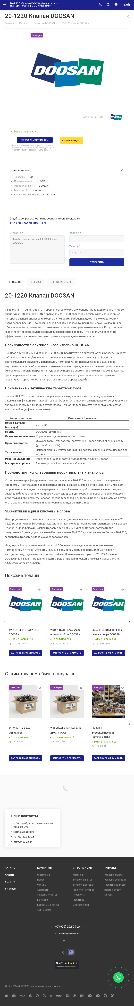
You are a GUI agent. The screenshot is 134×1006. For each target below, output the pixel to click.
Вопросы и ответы (48, 904)
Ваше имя (75, 233)
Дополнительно (61, 282)
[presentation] (4, 622)
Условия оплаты (82, 879)
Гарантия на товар (83, 889)
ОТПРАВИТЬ (97, 262)
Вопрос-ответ (112, 889)
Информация (82, 867)
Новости (42, 879)
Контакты (43, 889)
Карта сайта (44, 909)
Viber (63, 952)
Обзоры (108, 894)
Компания (44, 867)
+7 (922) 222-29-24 (23, 836)
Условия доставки (83, 884)
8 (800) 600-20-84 (22, 841)
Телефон (74, 246)
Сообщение (16, 233)
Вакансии (42, 899)
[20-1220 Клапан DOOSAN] (67, 69)
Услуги (10, 881)
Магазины (78, 874)
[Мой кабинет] (116, 5)
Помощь (110, 867)
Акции (9, 874)
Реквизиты (79, 894)
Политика (78, 899)
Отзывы (36, 282)
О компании (43, 874)
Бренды (10, 888)
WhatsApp (71, 952)
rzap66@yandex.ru (23, 832)
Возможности (81, 904)
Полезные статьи (47, 894)
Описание (15, 282)
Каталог (11, 867)
